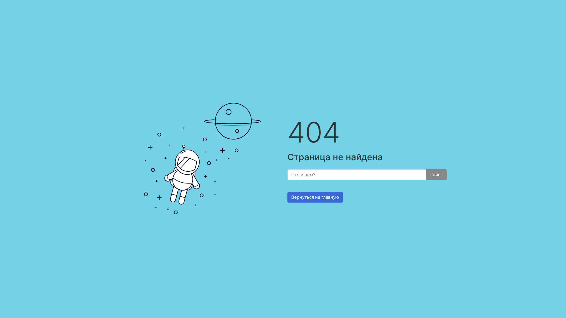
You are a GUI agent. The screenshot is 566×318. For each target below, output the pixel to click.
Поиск (436, 174)
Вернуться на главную (315, 197)
